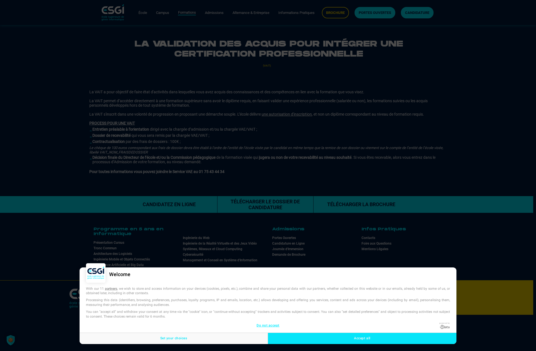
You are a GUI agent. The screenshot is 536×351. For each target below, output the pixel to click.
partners (111, 289)
